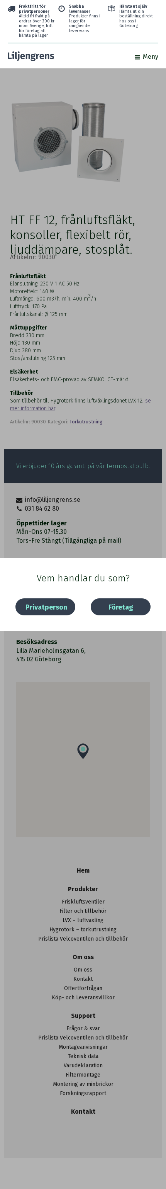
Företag (120, 607)
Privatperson (46, 607)
